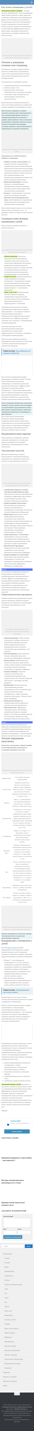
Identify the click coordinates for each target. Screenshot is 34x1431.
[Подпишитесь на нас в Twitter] (17, 1426)
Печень (7, 1280)
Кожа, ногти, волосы (12, 1328)
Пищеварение (9, 1271)
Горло (7, 1298)
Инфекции (8, 1337)
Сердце (7, 1258)
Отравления (9, 1276)
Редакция (5, 1407)
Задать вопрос (17, 1131)
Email (20, 1229)
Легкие (4, 1110)
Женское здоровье (11, 1355)
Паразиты (8, 1368)
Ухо (6, 1293)
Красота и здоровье (10, 1377)
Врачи (5, 1385)
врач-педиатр (12, 948)
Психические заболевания (14, 1359)
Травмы (7, 1324)
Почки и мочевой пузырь (13, 1284)
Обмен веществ (10, 1333)
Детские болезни (10, 1346)
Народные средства (10, 1381)
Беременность (9, 1342)
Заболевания (7, 1254)
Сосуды (7, 1262)
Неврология (9, 1315)
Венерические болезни (12, 1363)
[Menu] (31, 2)
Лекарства (6, 1372)
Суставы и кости (10, 1320)
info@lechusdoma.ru (21, 1409)
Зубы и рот (8, 1311)
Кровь (7, 1267)
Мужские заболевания (12, 1350)
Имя (5, 1229)
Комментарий (8, 1216)
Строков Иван (16, 1121)
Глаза (6, 1289)
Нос (6, 1302)
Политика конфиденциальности (20, 1407)
